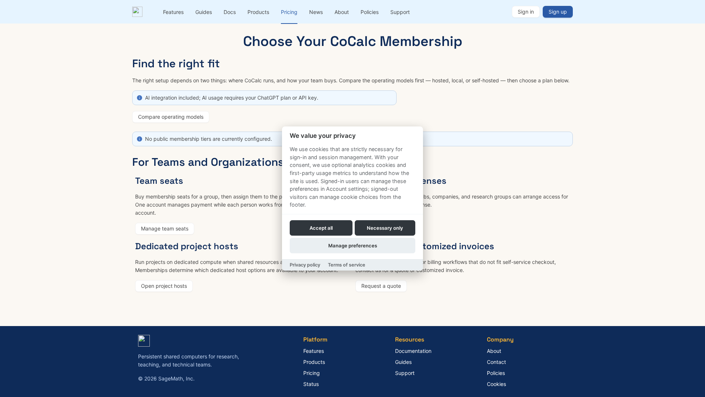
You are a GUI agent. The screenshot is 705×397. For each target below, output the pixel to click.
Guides (203, 12)
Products (258, 12)
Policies (370, 12)
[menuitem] (173, 12)
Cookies (496, 384)
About (342, 12)
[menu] (334, 12)
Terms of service (346, 265)
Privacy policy (305, 265)
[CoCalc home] (138, 12)
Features (173, 12)
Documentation (413, 351)
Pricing (289, 12)
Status (311, 384)
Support (400, 12)
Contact (496, 362)
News (316, 12)
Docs (230, 12)
